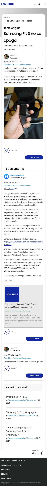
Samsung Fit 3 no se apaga (20, 412)
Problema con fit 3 (16, 396)
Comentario (34, 157)
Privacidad (6, 470)
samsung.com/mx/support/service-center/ (17, 311)
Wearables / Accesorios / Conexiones (17, 64)
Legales (4, 474)
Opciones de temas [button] (39, 23)
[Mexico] (7, 4)
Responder (34, 339)
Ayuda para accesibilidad (13, 461)
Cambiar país (7, 478)
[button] (39, 56)
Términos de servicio (11, 465)
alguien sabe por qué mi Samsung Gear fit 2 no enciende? (19, 431)
